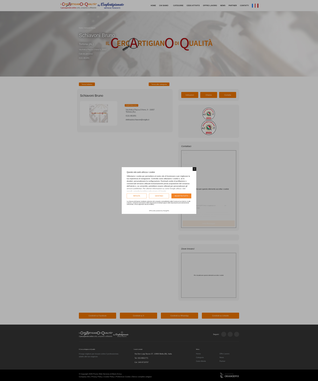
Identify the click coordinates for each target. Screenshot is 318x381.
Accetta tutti (181, 196)
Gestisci (159, 196)
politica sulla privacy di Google (154, 191)
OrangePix (166, 210)
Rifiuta (136, 196)
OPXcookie (152, 210)
